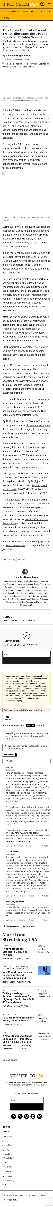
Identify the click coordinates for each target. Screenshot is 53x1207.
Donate (5, 18)
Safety (5, 945)
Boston (28, 122)
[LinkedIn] (32, 1116)
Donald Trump (8, 1033)
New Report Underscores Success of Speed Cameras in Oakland (17, 975)
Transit (5, 27)
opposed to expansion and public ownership (26, 373)
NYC (4, 12)
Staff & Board (7, 1136)
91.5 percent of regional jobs (27, 467)
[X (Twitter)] (20, 1116)
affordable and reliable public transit (21, 531)
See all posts (9, 1060)
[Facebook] (13, 1116)
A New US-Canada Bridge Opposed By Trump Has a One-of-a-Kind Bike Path (17, 1039)
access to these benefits (31, 350)
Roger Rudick (8, 982)
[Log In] (42, 4)
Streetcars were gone (38, 425)
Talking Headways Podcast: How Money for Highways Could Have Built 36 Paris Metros (18, 998)
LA (32, 12)
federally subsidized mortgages (19, 328)
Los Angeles (27, 503)
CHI (48, 12)
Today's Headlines (9, 1014)
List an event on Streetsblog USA (8, 1181)
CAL (42, 12)
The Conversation (15, 545)
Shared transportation (13, 620)
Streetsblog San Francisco (15, 967)
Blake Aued (7, 958)
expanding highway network (17, 332)
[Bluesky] (39, 1116)
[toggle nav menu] (49, 4)
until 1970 (38, 407)
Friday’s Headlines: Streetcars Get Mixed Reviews (14, 951)
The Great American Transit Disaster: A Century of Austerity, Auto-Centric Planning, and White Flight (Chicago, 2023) (28, 602)
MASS (25, 12)
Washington (8, 503)
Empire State (14, 12)
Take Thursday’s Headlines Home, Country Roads (18, 1019)
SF (37, 12)
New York (18, 122)
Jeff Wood (7, 1006)
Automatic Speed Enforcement (14, 969)
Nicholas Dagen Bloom (18, 55)
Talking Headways (9, 990)
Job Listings (7, 1167)
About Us (6, 1131)
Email (6, 654)
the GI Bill (41, 324)
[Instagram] (26, 1116)
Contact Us (6, 1172)
